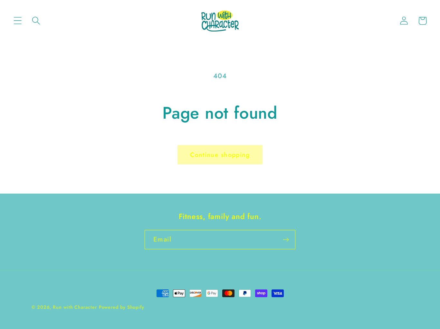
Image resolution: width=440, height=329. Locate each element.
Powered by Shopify (121, 307)
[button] (17, 21)
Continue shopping (220, 154)
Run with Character (75, 307)
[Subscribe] (286, 240)
